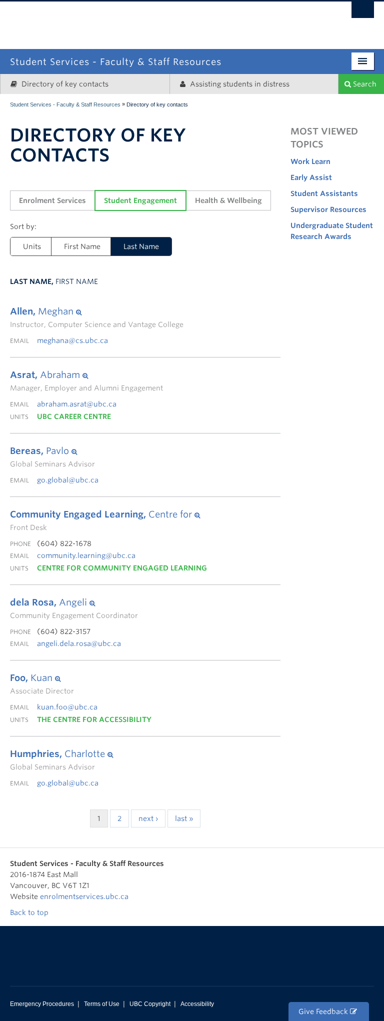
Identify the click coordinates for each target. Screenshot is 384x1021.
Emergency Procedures (42, 1004)
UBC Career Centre (74, 416)
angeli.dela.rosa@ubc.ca (79, 644)
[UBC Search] (363, 13)
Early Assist (311, 178)
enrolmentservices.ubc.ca (84, 896)
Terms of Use (102, 1004)
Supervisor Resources (328, 210)
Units (32, 246)
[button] (97, 311)
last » (184, 818)
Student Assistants (324, 194)
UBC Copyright (150, 1004)
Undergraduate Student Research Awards (331, 231)
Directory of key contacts (64, 84)
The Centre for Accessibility (94, 720)
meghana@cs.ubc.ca (72, 340)
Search (363, 84)
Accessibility (197, 1004)
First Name (82, 246)
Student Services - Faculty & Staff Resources (65, 105)
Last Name (141, 246)
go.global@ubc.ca (67, 480)
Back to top (30, 912)
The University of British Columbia (235, 18)
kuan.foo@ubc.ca (67, 707)
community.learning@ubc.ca (86, 556)
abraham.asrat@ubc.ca (76, 404)
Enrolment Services (52, 200)
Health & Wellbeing (228, 200)
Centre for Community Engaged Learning (122, 568)
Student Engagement (140, 200)
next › (148, 818)
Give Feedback (324, 1012)
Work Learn (310, 162)
